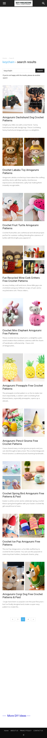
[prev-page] (13, 619)
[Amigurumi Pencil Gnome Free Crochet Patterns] (23, 423)
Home (5, 58)
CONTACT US (38, 731)
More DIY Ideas (16, 715)
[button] (4, 3)
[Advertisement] (23, 31)
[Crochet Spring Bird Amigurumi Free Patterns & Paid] (23, 475)
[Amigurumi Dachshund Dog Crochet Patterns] (23, 99)
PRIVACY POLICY (25, 731)
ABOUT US (14, 731)
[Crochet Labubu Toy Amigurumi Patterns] (23, 152)
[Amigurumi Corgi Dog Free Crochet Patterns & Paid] (23, 576)
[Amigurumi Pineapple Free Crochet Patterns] (23, 367)
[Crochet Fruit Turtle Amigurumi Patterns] (23, 207)
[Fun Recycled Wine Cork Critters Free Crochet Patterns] (23, 260)
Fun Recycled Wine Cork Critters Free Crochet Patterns (21, 279)
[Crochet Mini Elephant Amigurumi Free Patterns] (23, 312)
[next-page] (33, 619)
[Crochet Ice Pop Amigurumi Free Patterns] (23, 525)
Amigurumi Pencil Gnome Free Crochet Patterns (20, 442)
